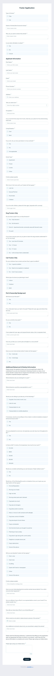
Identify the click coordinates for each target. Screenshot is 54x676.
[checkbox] (27, 188)
